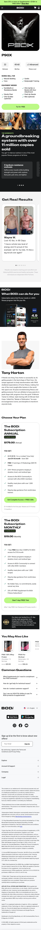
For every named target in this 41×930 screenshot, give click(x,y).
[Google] (27, 717)
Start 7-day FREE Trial (20, 600)
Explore (4, 760)
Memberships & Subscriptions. (23, 816)
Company (5, 772)
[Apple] (13, 717)
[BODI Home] (20, 8)
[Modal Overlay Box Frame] (17, 745)
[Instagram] (14, 725)
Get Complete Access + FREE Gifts (20, 500)
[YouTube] (26, 725)
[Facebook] (20, 725)
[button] (17, 185)
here (21, 826)
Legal (4, 777)
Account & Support (8, 766)
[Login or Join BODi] (39, 8)
